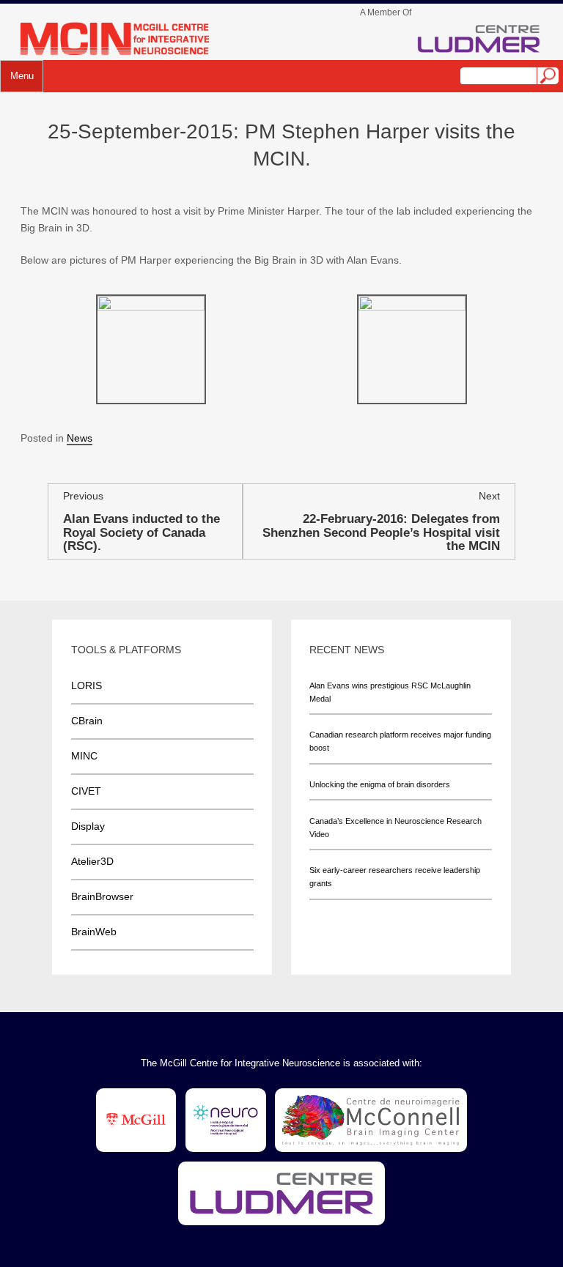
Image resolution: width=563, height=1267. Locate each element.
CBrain (87, 721)
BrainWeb (94, 931)
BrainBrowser (102, 896)
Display (88, 826)
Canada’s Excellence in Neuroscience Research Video (395, 828)
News (79, 438)
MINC (84, 756)
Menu (22, 76)
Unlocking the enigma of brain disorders (379, 784)
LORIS (86, 685)
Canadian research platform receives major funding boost (400, 741)
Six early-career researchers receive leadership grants (394, 877)
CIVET (86, 791)
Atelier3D (92, 861)
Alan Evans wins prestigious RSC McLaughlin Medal (390, 692)
